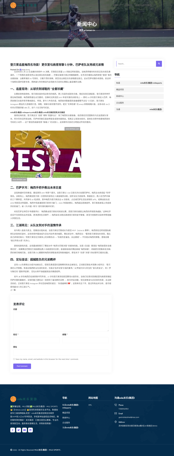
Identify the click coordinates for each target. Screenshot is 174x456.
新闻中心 (117, 5)
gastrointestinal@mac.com (129, 417)
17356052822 (124, 408)
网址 (15, 347)
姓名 (15, 334)
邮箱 (64, 334)
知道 (85, 5)
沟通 (143, 5)
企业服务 (128, 5)
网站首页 (64, 5)
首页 (81, 30)
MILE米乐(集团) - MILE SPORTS (47, 450)
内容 (15, 309)
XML (90, 405)
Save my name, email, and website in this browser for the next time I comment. (47, 359)
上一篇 (13, 290)
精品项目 (105, 5)
